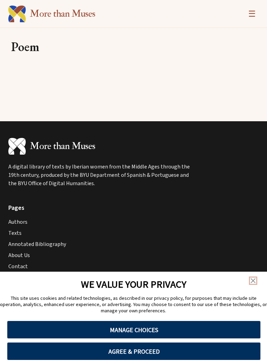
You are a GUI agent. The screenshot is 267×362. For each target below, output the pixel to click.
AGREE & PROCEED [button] (134, 351)
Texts (15, 233)
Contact (18, 266)
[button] (253, 280)
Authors (17, 222)
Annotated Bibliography (37, 244)
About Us (19, 255)
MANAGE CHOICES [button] (134, 330)
